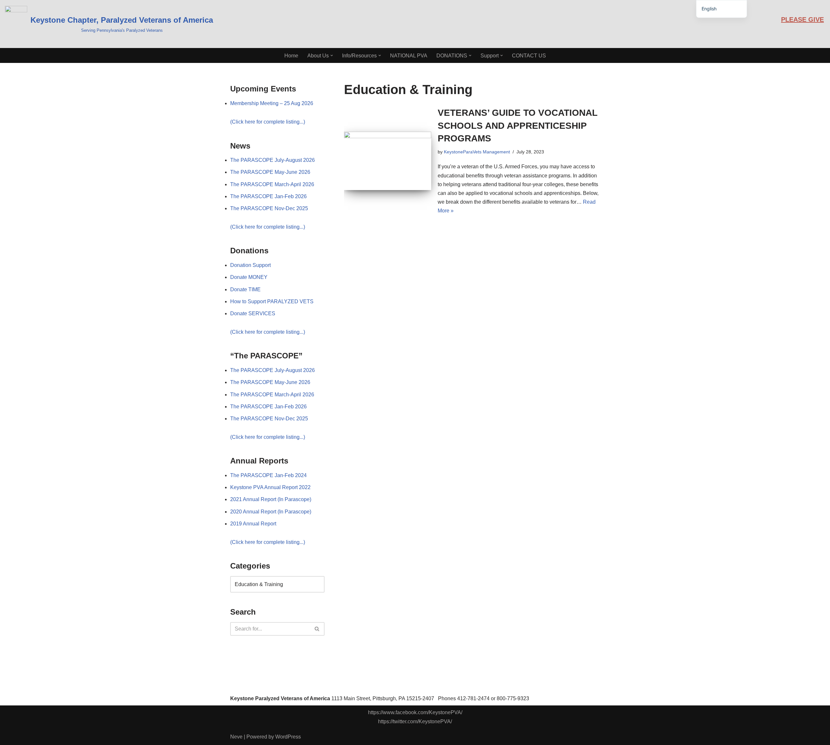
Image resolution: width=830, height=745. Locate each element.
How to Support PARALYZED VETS (272, 301)
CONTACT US (529, 55)
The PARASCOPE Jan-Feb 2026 (268, 196)
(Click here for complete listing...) (267, 122)
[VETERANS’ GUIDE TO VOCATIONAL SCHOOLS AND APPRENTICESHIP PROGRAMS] (387, 161)
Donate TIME (245, 289)
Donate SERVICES (252, 313)
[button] (331, 55)
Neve (236, 736)
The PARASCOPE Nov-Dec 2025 (269, 208)
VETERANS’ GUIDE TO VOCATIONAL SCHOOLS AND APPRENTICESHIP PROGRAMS (517, 125)
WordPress (288, 736)
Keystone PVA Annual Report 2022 (270, 487)
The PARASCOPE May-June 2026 (270, 172)
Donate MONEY (248, 277)
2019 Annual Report (253, 523)
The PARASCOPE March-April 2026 (272, 184)
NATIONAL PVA (408, 55)
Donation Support (250, 265)
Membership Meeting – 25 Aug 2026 (271, 103)
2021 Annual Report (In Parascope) (270, 499)
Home (291, 55)
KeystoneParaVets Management (477, 151)
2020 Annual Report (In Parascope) (270, 511)
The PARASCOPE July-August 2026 (272, 160)
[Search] (317, 629)
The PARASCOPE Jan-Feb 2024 (268, 475)
